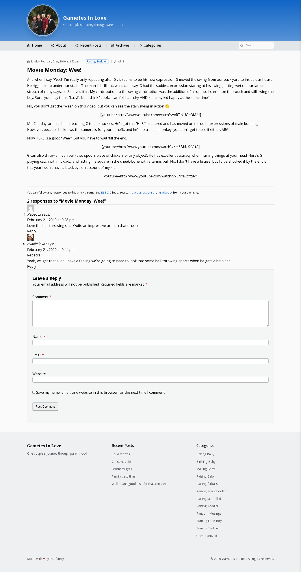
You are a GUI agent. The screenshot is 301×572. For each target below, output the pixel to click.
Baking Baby (205, 454)
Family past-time (124, 476)
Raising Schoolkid (208, 499)
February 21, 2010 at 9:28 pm (50, 219)
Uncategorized (206, 536)
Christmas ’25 (121, 461)
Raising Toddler (97, 61)
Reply (31, 231)
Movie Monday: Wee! (54, 69)
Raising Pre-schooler (211, 491)
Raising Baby (205, 476)
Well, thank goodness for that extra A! (139, 484)
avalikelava (36, 243)
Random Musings (208, 513)
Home (37, 45)
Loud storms (121, 454)
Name (38, 336)
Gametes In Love (85, 17)
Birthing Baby (206, 461)
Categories (153, 45)
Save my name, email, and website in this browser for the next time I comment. (100, 392)
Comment (41, 296)
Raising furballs (207, 484)
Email (38, 355)
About (61, 45)
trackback (165, 192)
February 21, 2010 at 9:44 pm (50, 249)
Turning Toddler (207, 528)
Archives (123, 45)
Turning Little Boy (209, 521)
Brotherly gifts (122, 469)
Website (39, 373)
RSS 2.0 (106, 192)
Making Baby (205, 469)
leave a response (142, 192)
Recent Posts (91, 45)
